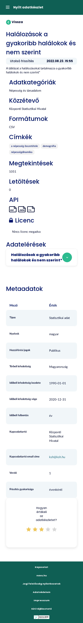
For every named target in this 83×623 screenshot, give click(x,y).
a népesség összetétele (24, 146)
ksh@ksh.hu (57, 457)
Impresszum (42, 600)
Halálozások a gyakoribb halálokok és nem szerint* (36, 257)
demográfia (49, 146)
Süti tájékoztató (41, 608)
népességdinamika (21, 152)
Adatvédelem (41, 592)
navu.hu (41, 575)
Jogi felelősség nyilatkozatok (41, 583)
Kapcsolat (41, 567)
